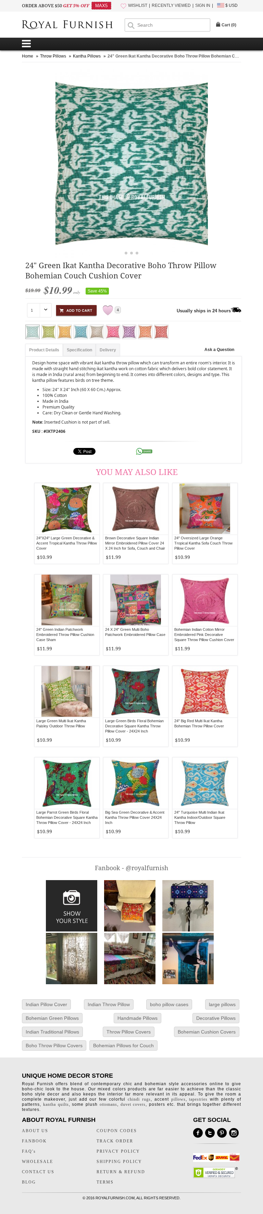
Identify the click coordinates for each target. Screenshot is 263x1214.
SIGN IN (202, 5)
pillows (178, 1099)
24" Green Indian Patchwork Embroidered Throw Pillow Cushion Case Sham (65, 634)
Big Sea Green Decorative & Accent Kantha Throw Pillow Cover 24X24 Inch (134, 817)
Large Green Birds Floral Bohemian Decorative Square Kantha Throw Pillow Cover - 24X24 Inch (134, 726)
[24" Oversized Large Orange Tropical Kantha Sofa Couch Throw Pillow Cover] (205, 509)
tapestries (198, 1099)
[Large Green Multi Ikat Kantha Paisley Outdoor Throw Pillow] (67, 691)
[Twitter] (210, 1133)
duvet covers (133, 1104)
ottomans (108, 1104)
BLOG (29, 1182)
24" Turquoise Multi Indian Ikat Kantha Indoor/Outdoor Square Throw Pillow (199, 817)
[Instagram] (234, 1133)
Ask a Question (219, 349)
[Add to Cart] (76, 309)
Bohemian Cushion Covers (207, 1032)
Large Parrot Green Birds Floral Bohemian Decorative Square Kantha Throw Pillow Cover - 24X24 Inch (67, 817)
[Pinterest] (222, 1133)
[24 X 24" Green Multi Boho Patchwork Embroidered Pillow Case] (136, 600)
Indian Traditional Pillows (52, 1032)
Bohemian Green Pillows (52, 1018)
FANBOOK (34, 1141)
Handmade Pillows (137, 1018)
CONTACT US (38, 1171)
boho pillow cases (169, 1004)
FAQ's (29, 1151)
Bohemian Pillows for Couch (123, 1045)
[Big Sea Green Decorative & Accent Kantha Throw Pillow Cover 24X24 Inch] (136, 783)
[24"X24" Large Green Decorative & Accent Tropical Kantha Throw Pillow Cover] (67, 509)
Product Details (44, 350)
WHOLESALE (37, 1161)
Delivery (108, 350)
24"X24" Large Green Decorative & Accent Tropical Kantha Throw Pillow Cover (66, 543)
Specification (79, 350)
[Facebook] (198, 1133)
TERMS (105, 1182)
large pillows (222, 1004)
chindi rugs (139, 1099)
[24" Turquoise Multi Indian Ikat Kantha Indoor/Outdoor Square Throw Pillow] (205, 783)
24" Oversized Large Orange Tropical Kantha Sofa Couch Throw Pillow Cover (203, 543)
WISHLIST (137, 5)
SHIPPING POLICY (119, 1161)
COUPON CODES (117, 1130)
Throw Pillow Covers (129, 1032)
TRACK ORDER (115, 1141)
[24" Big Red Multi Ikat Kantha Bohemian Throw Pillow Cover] (205, 691)
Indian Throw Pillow (109, 1004)
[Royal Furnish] (73, 25)
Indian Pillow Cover (46, 1004)
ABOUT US (35, 1130)
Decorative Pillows (216, 1018)
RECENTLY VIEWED (171, 5)
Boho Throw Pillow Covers (54, 1045)
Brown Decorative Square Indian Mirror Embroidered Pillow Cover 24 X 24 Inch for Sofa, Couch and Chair (135, 543)
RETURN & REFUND (121, 1171)
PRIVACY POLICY (118, 1151)
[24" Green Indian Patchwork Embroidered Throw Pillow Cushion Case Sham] (67, 600)
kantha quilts (56, 1104)
